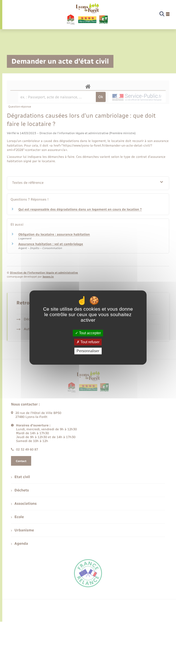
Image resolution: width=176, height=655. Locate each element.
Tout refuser (89, 342)
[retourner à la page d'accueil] (87, 14)
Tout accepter (89, 333)
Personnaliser (88, 351)
